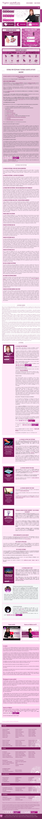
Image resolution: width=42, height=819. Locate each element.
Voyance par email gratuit (20, 754)
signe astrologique (28, 538)
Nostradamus (5, 760)
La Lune (17, 781)
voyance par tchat (9, 111)
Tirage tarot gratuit (14, 34)
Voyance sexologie (6, 731)
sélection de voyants (10, 91)
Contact (35, 815)
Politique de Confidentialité (29, 815)
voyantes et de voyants (32, 82)
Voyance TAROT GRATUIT (20, 755)
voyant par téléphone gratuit (10, 711)
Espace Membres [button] (29, 3)
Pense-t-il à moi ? (18, 771)
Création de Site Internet (22, 816)
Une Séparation (5, 770)
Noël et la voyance (6, 764)
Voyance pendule (18, 743)
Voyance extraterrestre (32, 740)
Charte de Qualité (21, 815)
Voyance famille (31, 751)
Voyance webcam (18, 729)
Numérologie (4, 780)
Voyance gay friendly (32, 729)
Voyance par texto (18, 734)
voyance (5, 647)
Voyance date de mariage (7, 745)
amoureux (32, 452)
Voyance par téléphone (16, 710)
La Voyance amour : (6, 768)
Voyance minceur (31, 744)
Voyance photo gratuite (19, 753)
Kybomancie (17, 780)
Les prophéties (31, 777)
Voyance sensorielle (6, 733)
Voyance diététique (32, 745)
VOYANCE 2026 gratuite (7, 761)
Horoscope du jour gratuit (20, 787)
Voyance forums (18, 730)
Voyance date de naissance (20, 745)
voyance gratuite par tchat (24, 490)
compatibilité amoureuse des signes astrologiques (16, 117)
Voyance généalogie (6, 744)
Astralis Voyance (20, 99)
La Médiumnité (5, 778)
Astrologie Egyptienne (32, 789)
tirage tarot (8, 118)
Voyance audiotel (5, 721)
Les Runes (30, 778)
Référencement (29, 816)
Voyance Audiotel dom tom (7, 757)
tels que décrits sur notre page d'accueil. (27, 497)
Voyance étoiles (5, 743)
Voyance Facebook (6, 740)
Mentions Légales (8, 815)
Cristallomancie (18, 777)
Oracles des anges (19, 799)
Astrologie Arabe (18, 789)
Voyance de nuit (5, 741)
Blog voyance (37, 3)
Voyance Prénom (7, 34)
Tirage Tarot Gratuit (6, 799)
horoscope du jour (10, 115)
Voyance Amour (10, 24)
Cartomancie (4, 797)
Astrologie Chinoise (19, 790)
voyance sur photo (10, 114)
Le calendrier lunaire (32, 780)
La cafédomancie (5, 781)
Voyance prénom (18, 744)
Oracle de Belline (31, 797)
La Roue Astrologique (6, 791)
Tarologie (30, 798)
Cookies (13, 815)
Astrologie (4, 790)
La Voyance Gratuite (6, 753)
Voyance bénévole (32, 733)
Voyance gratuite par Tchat (20, 751)
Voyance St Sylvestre (19, 760)
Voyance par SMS (31, 753)
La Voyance (4, 751)
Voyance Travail (35, 24)
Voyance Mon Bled (32, 735)
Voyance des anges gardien (20, 761)
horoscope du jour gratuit (24, 536)
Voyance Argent (23, 24)
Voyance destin (31, 754)
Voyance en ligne (5, 754)
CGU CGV (16, 815)
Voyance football (31, 734)
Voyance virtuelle (31, 730)
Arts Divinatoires (5, 777)
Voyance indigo (18, 741)
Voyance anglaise (31, 731)
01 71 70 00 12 (12, 159)
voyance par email (10, 110)
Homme (31, 34)
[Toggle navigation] (38, 8)
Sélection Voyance (19, 757)
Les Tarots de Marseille (6, 798)
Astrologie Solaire (31, 787)
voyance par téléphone (19, 82)
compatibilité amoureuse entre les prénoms (14, 119)
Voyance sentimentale (14, 721)
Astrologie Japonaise (32, 790)
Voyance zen (4, 734)
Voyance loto (4, 737)
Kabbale (17, 778)
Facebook (13, 113)
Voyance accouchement (20, 740)
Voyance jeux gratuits (19, 731)
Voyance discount (31, 743)
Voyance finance (31, 757)
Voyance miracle (18, 733)
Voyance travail (31, 755)
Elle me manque (18, 770)
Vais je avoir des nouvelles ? (8, 771)
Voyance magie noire (32, 741)
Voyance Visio (5, 735)
